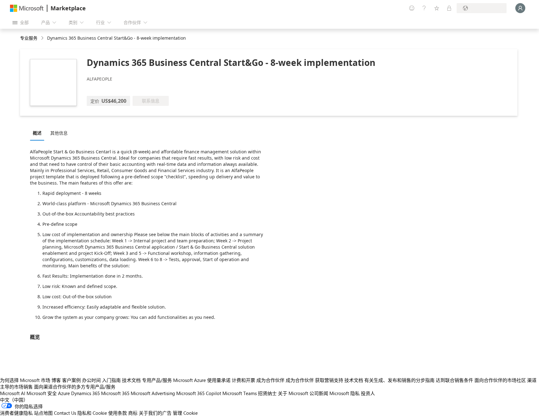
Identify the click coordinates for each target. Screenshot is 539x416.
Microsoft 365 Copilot (198, 393)
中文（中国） (14, 400)
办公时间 (91, 380)
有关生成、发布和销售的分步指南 (399, 380)
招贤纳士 (267, 393)
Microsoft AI (12, 393)
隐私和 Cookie (92, 413)
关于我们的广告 (155, 413)
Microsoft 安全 (42, 393)
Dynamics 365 (85, 393)
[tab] (38, 133)
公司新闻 (318, 393)
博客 (56, 380)
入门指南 (111, 380)
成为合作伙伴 (270, 380)
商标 (133, 413)
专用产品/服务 (157, 380)
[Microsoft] (27, 8)
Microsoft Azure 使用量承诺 (202, 380)
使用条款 (117, 413)
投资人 (368, 393)
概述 (37, 133)
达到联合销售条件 (454, 380)
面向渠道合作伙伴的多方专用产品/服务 (74, 387)
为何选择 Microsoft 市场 (25, 380)
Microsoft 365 (115, 393)
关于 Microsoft (293, 393)
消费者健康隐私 (16, 413)
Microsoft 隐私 (344, 393)
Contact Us (65, 413)
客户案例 (71, 380)
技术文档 (131, 380)
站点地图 (43, 413)
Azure (64, 393)
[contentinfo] (43, 38)
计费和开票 (243, 380)
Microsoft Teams (239, 393)
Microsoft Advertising (153, 393)
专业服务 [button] (28, 38)
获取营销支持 (329, 380)
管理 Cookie (185, 413)
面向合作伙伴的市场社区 (500, 380)
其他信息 (59, 133)
